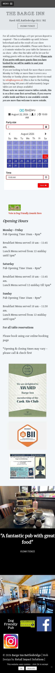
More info (31, 668)
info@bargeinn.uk (14, 80)
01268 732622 (27, 26)
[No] (51, 667)
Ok (21, 668)
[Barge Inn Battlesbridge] (27, 13)
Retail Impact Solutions (29, 659)
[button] (7, 3)
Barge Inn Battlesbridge (26, 655)
